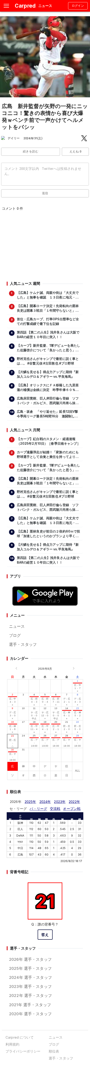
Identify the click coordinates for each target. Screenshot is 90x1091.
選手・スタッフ (23, 644)
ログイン (78, 5)
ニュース (17, 626)
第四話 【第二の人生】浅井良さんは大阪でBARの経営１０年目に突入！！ (48, 334)
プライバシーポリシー (23, 1051)
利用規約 (13, 1044)
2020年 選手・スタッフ (30, 1014)
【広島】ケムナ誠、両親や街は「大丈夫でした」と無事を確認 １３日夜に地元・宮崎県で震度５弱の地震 (48, 295)
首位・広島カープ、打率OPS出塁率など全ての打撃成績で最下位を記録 (48, 321)
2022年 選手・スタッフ (30, 995)
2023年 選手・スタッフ (30, 986)
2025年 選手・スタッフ (30, 968)
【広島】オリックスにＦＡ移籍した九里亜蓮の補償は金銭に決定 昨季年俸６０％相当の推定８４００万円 (48, 387)
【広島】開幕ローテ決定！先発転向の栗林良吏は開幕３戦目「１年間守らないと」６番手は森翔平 (48, 308)
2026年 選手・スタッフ (30, 959)
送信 (45, 193)
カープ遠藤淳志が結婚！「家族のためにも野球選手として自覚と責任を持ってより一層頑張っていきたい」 (48, 454)
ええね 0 (75, 151)
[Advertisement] (45, 247)
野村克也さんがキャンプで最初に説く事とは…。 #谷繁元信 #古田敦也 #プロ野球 (48, 361)
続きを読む (30, 151)
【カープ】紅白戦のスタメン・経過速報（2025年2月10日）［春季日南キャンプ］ (48, 441)
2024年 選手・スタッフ (30, 977)
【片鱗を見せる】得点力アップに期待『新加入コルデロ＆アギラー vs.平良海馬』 (48, 374)
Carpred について (20, 1037)
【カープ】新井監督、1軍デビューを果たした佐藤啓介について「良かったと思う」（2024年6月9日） (48, 348)
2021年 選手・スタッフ (30, 1004)
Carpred (25, 6)
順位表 (54, 1051)
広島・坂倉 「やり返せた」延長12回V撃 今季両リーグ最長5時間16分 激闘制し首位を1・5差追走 (49, 414)
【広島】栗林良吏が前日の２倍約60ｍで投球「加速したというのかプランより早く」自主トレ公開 (48, 534)
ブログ (15, 635)
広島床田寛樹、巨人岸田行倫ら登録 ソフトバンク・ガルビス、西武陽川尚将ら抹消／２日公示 (48, 400)
